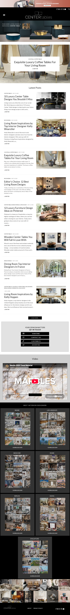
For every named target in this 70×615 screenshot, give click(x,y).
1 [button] (33, 79)
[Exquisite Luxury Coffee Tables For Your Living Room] (51, 160)
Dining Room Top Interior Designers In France (17, 265)
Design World (16, 204)
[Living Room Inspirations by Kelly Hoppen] (51, 295)
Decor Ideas (7, 120)
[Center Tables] (38, 15)
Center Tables (8, 93)
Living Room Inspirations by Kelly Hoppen (18, 295)
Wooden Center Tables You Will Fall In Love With (18, 238)
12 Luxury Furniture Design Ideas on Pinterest (18, 209)
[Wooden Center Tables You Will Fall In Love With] (51, 241)
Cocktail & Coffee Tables (35, 59)
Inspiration (15, 288)
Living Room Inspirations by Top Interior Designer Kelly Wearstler (18, 126)
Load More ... (35, 318)
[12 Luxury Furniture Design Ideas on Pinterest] (51, 212)
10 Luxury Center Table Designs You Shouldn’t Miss (18, 98)
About (29, 608)
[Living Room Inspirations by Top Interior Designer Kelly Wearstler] (51, 128)
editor (36, 68)
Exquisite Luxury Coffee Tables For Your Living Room (35, 63)
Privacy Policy (38, 608)
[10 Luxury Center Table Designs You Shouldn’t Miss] (51, 101)
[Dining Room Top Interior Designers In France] (51, 268)
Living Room (23, 204)
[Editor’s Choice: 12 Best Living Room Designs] (51, 186)
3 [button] (36, 79)
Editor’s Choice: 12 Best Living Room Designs (16, 183)
